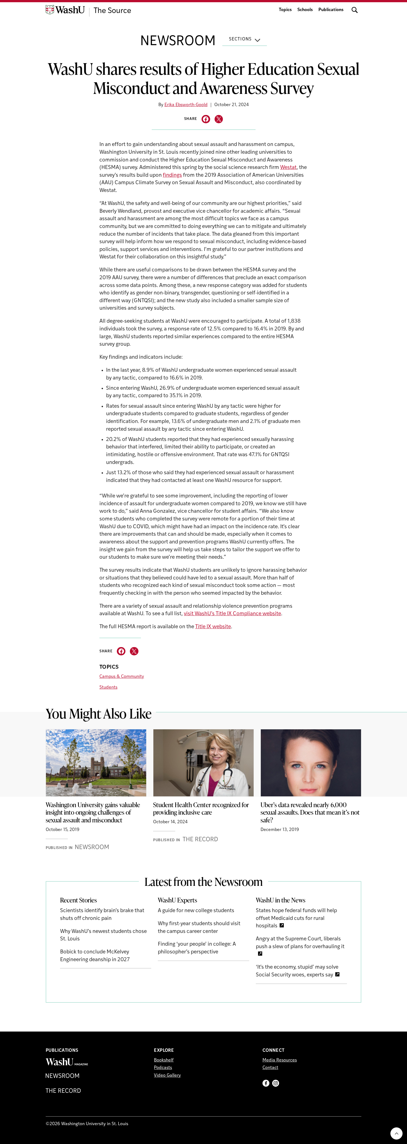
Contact (270, 1068)
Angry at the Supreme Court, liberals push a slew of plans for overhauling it (300, 943)
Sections (240, 39)
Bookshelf (164, 1060)
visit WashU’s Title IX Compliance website (232, 614)
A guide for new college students (196, 911)
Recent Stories (78, 900)
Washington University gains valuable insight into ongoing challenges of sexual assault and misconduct (93, 812)
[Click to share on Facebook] (206, 119)
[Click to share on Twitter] (219, 119)
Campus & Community (121, 676)
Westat (288, 167)
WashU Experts (177, 900)
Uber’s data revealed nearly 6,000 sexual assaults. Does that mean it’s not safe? (310, 812)
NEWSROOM (178, 41)
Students (108, 687)
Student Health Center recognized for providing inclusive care (201, 808)
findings (172, 175)
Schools (305, 10)
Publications (331, 10)
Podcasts (163, 1068)
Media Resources (279, 1060)
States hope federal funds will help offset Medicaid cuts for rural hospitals (296, 918)
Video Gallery (167, 1075)
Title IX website (213, 627)
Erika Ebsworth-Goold (186, 105)
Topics (285, 10)
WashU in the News (280, 900)
